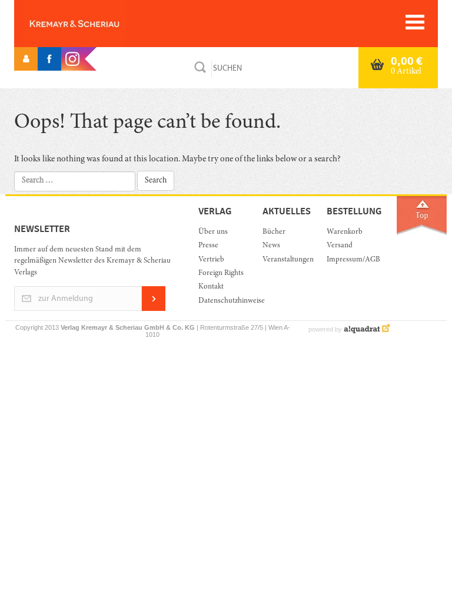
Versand (340, 246)
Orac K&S (93, 23)
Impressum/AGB (350, 260)
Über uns (213, 232)
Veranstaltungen (285, 260)
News (271, 246)
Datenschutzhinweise (221, 301)
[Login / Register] (26, 59)
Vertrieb (211, 260)
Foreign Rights (221, 273)
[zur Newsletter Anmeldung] (153, 308)
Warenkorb (345, 232)
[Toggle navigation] (415, 22)
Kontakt (211, 287)
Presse (208, 246)
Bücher (273, 232)
